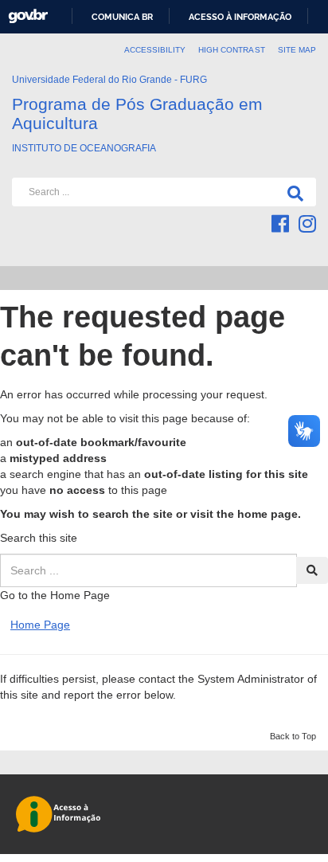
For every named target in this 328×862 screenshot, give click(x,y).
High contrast (231, 49)
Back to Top (293, 736)
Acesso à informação (240, 16)
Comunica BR (122, 16)
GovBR (28, 16)
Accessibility (155, 49)
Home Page (40, 624)
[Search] (292, 192)
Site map (297, 49)
